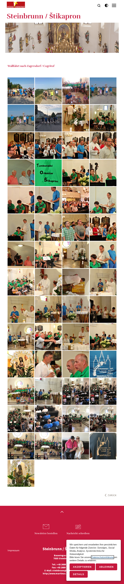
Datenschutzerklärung (102, 557)
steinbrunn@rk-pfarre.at (66, 570)
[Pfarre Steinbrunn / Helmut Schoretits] (75, 118)
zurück (112, 495)
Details (78, 574)
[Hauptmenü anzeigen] (114, 5)
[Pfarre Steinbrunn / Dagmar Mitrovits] (75, 90)
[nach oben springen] (62, 512)
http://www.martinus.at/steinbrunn (62, 573)
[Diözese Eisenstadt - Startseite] (16, 5)
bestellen (45, 533)
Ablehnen (106, 567)
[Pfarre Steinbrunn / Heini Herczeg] (21, 90)
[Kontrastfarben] (106, 5)
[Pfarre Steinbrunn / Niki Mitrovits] (48, 90)
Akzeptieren (82, 567)
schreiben (78, 533)
